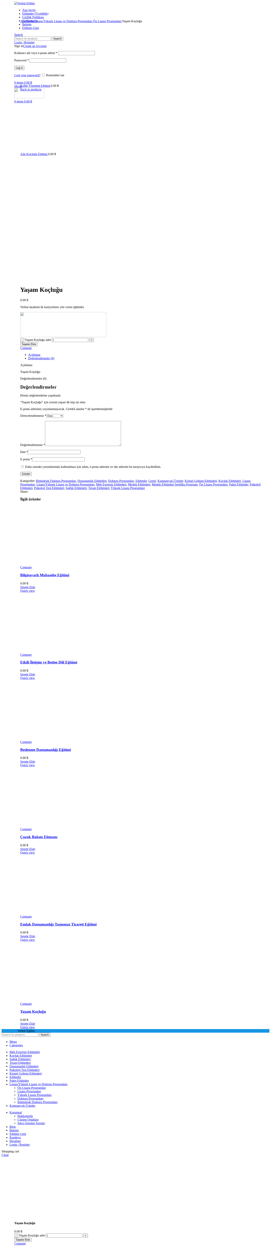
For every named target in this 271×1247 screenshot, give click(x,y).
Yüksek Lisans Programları (128, 488)
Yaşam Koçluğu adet (38, 339)
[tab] (148, 355)
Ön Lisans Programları (107, 21)
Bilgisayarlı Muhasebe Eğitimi (44, 575)
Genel (152, 481)
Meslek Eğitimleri (139, 484)
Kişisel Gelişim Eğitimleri (201, 481)
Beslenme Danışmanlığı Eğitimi (45, 750)
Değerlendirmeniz (32, 445)
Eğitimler (141, 481)
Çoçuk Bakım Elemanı (38, 837)
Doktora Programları (121, 481)
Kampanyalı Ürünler (170, 481)
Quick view (27, 590)
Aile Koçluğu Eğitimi (34, 154)
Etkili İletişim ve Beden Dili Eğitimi (48, 662)
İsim (24, 452)
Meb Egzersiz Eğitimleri (111, 484)
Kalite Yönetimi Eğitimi (35, 85)
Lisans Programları (29, 1091)
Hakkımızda (25, 1116)
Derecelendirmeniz (33, 415)
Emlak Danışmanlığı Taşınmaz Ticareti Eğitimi (58, 924)
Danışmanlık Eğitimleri (92, 481)
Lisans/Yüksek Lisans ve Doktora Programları (63, 21)
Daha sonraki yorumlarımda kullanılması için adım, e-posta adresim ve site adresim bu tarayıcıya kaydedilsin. (93, 466)
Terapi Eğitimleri (98, 488)
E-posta (26, 459)
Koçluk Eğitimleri (229, 481)
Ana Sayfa (27, 21)
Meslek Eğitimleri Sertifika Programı (175, 484)
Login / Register (20, 1144)
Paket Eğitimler (238, 484)
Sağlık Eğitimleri (76, 488)
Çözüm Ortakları (27, 1119)
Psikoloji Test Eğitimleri (49, 488)
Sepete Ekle (29, 344)
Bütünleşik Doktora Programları (56, 481)
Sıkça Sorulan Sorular (31, 1123)
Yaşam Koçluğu (33, 1011)
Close (5, 1155)
